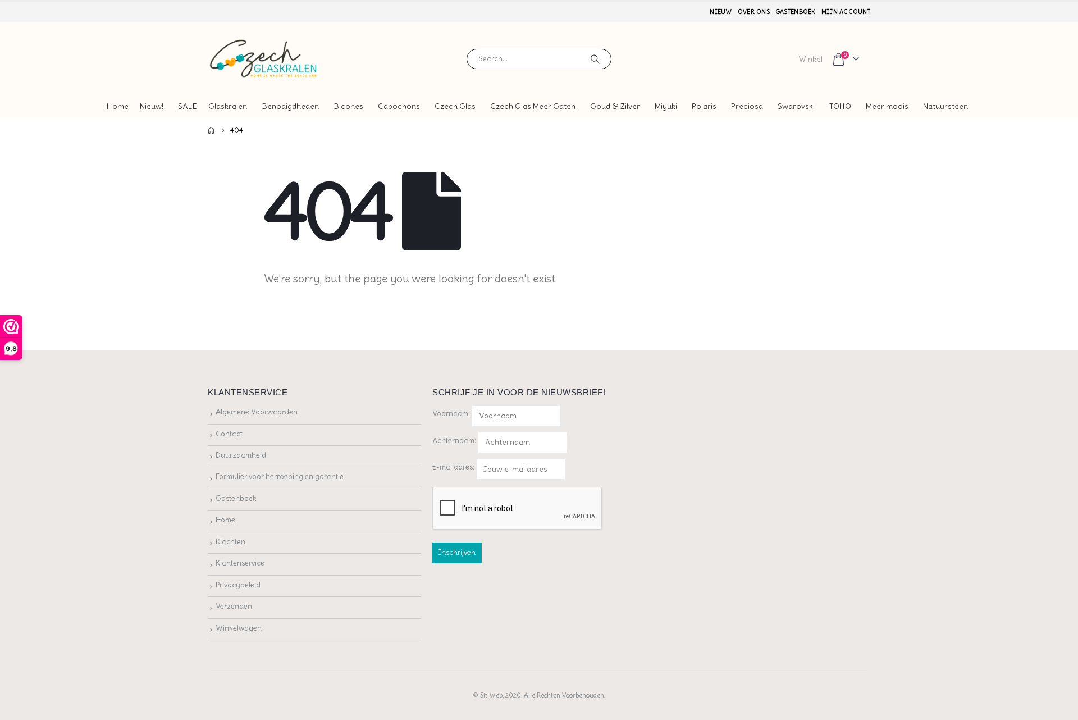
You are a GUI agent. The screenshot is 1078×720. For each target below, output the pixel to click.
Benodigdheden (290, 106)
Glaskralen (227, 106)
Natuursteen (945, 106)
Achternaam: (454, 440)
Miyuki (666, 106)
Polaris (704, 106)
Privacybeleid (238, 585)
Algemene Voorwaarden (257, 412)
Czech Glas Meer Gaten (532, 106)
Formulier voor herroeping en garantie (280, 476)
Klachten (230, 541)
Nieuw (721, 12)
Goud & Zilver (615, 106)
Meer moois (887, 106)
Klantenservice (240, 563)
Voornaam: (451, 413)
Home (118, 106)
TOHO (840, 106)
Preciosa (747, 106)
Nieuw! (151, 106)
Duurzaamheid (241, 455)
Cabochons (399, 106)
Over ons (754, 12)
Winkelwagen (239, 628)
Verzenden (234, 606)
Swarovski (796, 106)
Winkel (810, 59)
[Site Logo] (264, 59)
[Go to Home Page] (211, 130)
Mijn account (845, 12)
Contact (229, 434)
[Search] (595, 59)
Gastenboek (795, 12)
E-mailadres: (454, 467)
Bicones (348, 106)
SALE (187, 106)
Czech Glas (455, 106)
